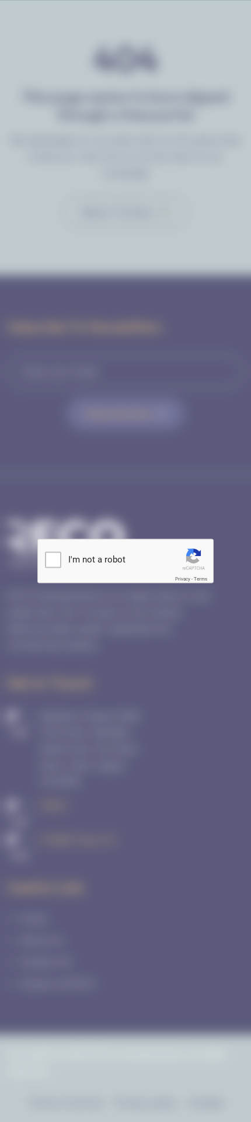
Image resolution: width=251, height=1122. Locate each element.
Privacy (182, 579)
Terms (200, 579)
